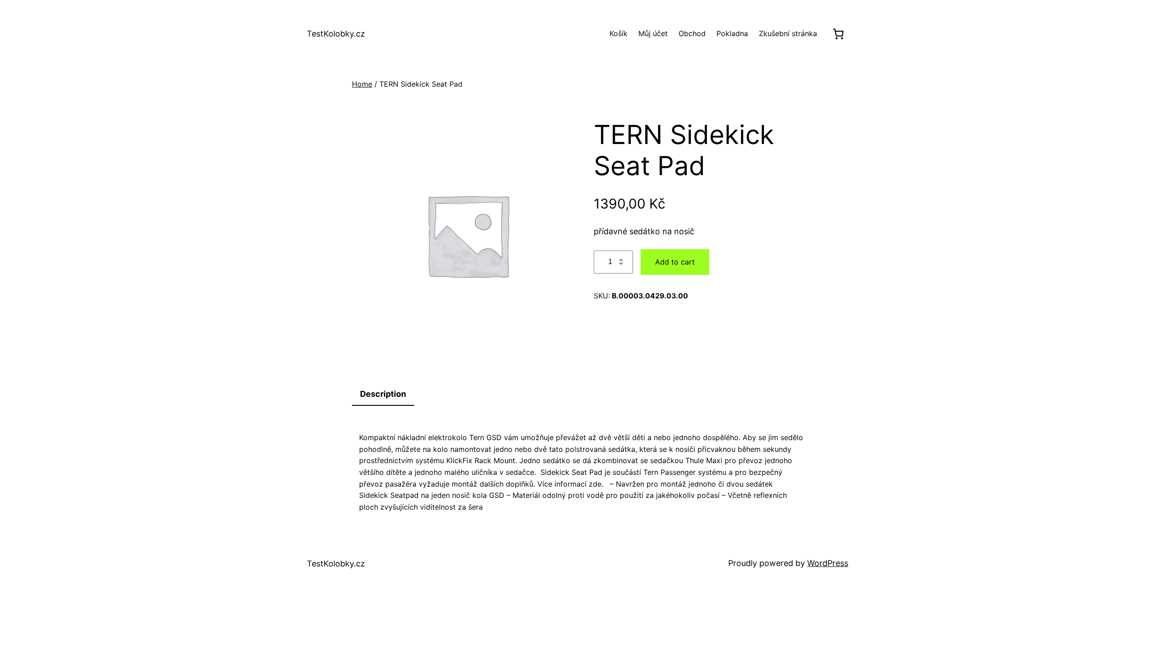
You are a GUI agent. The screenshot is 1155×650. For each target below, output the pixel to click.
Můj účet (653, 33)
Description (383, 394)
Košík (619, 33)
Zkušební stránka (788, 33)
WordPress (827, 563)
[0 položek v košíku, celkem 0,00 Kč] (838, 34)
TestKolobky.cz (336, 33)
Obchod (692, 33)
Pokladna (732, 33)
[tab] (383, 395)
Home (362, 83)
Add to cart (675, 261)
